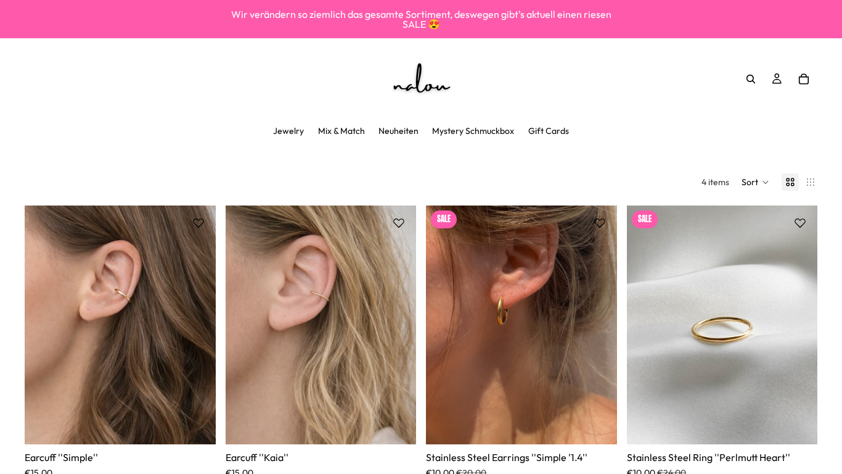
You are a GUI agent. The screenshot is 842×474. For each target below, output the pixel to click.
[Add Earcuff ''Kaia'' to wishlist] (399, 223)
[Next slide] (197, 325)
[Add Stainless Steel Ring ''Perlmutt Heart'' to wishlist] (800, 223)
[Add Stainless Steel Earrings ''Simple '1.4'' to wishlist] (600, 223)
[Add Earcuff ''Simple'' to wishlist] (198, 223)
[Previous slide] (43, 325)
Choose (207, 425)
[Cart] (803, 79)
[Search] (750, 79)
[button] (755, 182)
